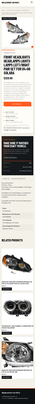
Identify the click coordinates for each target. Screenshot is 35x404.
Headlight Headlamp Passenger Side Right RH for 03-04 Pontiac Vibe (17, 371)
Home (3, 10)
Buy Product (17, 104)
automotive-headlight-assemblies (17, 10)
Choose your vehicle (10, 157)
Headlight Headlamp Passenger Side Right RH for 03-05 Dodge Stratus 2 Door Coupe (17, 283)
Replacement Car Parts (9, 396)
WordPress (10, 398)
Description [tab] (6, 178)
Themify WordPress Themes (21, 398)
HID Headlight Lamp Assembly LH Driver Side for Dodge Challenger (17, 327)
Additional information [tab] (18, 178)
